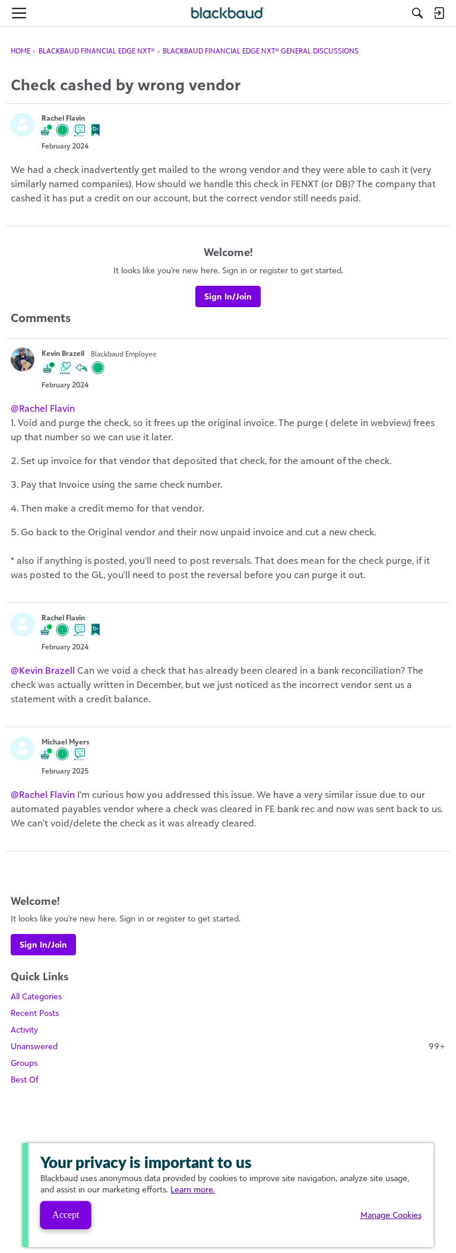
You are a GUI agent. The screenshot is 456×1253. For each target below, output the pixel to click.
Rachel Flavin (63, 117)
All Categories (36, 996)
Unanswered (228, 1046)
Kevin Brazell (63, 353)
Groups (24, 1063)
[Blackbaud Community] (228, 13)
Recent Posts (35, 1013)
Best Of (25, 1079)
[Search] (417, 13)
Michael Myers (66, 741)
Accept (65, 1215)
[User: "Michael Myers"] (22, 748)
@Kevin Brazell (43, 670)
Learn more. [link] (192, 1189)
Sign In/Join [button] (228, 296)
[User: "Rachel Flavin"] (22, 125)
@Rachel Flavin (43, 408)
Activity (24, 1029)
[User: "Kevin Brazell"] (22, 359)
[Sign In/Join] (438, 13)
